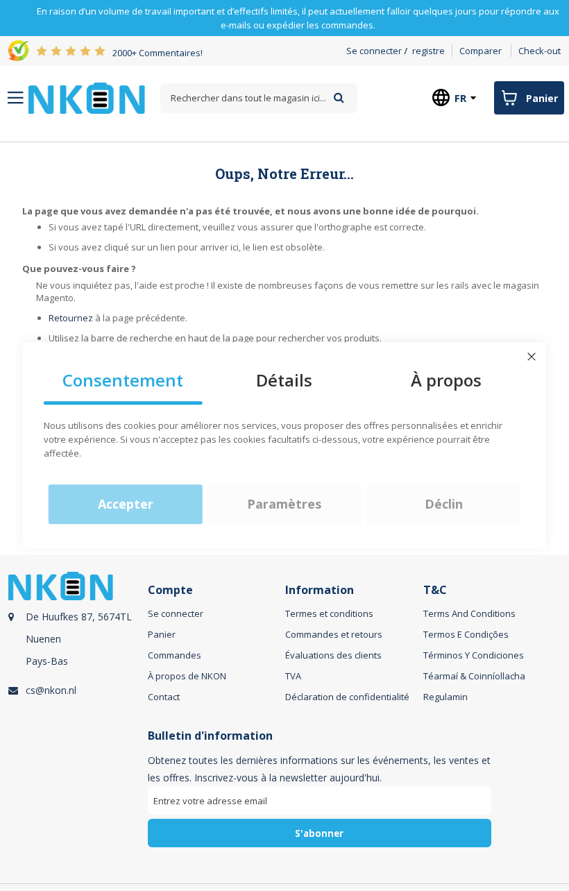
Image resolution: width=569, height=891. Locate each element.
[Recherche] (339, 97)
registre (428, 50)
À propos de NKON (187, 676)
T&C (435, 590)
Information (319, 590)
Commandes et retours (333, 634)
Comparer (480, 50)
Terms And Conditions (469, 613)
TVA (293, 676)
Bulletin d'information (210, 736)
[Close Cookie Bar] (531, 356)
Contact (164, 696)
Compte (170, 590)
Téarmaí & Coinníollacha (474, 676)
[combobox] (258, 98)
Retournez (71, 318)
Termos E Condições (466, 634)
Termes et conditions (329, 613)
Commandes (174, 655)
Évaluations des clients (333, 655)
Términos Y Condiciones (473, 655)
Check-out (539, 50)
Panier (162, 634)
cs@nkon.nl (51, 690)
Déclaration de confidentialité (347, 696)
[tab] (76, 643)
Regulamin (445, 696)
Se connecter (374, 50)
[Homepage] (86, 98)
